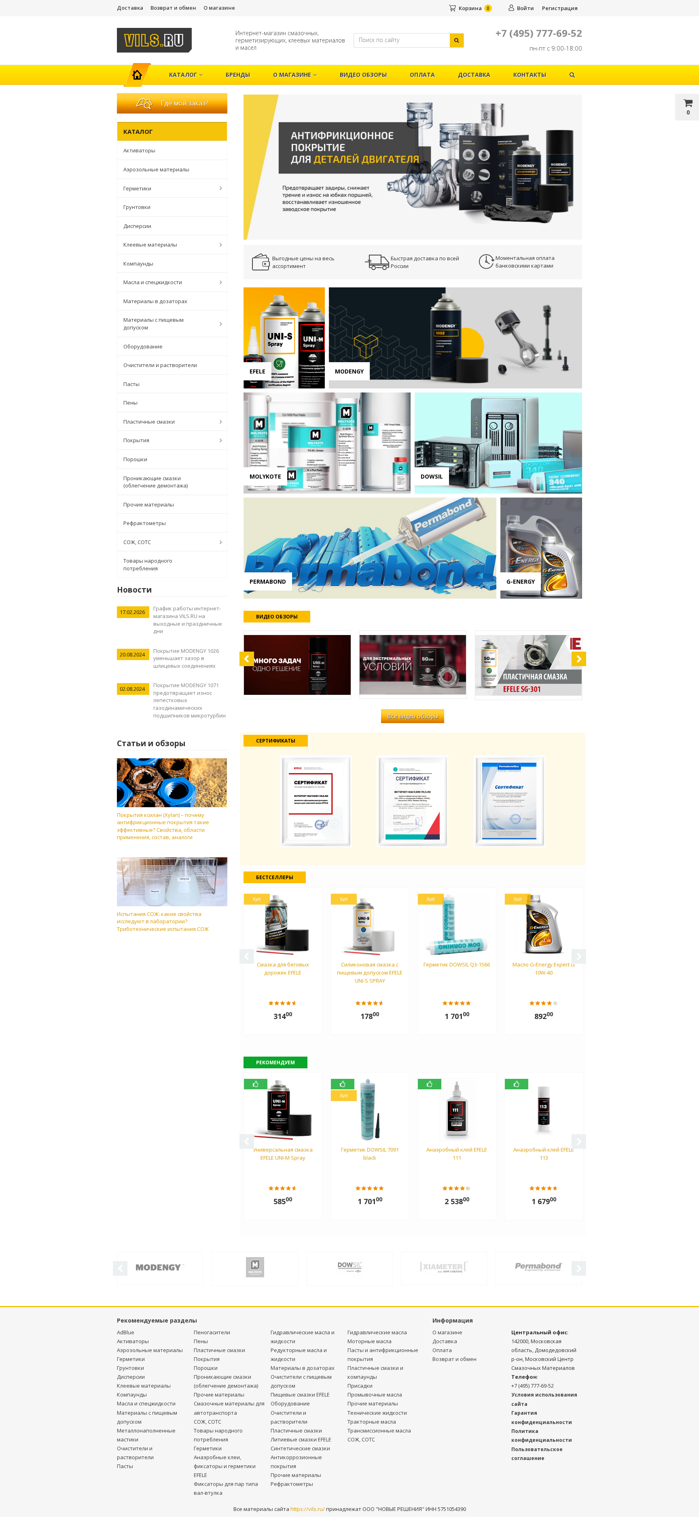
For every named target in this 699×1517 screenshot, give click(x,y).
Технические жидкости (377, 1412)
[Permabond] (539, 1266)
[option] (413, 167)
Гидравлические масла (377, 1332)
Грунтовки (136, 207)
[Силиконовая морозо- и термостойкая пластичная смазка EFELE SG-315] (413, 664)
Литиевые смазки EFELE (301, 1439)
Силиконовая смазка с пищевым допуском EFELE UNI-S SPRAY (369, 972)
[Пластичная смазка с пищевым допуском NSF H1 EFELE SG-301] (528, 665)
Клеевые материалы (150, 244)
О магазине (219, 7)
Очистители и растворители (160, 365)
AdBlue (125, 1332)
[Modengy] (160, 1266)
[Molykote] (255, 1266)
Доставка (130, 7)
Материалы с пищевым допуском (153, 323)
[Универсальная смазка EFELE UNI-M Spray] (297, 665)
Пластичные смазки (149, 421)
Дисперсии (137, 226)
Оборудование (143, 346)
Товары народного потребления (147, 564)
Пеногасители (212, 1332)
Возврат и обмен (173, 7)
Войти (525, 8)
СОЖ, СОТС (137, 542)
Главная (140, 70)
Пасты (131, 384)
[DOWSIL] (349, 1266)
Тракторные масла (371, 1421)
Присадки (360, 1385)
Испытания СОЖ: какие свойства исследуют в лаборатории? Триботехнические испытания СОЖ (163, 921)
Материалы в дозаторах (155, 301)
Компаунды (138, 263)
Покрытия (136, 440)
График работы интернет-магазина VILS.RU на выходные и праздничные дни (187, 620)
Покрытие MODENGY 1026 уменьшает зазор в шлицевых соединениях (186, 658)
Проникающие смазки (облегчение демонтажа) (155, 482)
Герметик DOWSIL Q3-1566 (457, 964)
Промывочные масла (374, 1394)
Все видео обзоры (412, 716)
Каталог (183, 74)
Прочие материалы (148, 504)
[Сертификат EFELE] (316, 800)
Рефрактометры (144, 523)
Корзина (470, 8)
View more (284, 337)
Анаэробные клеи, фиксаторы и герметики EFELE (225, 1466)
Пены (130, 402)
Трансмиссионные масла (379, 1430)
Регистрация (560, 8)
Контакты (529, 74)
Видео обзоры (363, 74)
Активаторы (139, 150)
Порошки (135, 459)
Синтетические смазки (300, 1448)
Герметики (137, 188)
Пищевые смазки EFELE (300, 1394)
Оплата (422, 74)
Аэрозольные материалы (156, 169)
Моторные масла (369, 1341)
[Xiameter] (444, 1266)
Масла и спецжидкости (152, 282)
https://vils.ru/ (307, 1509)
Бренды (238, 74)
